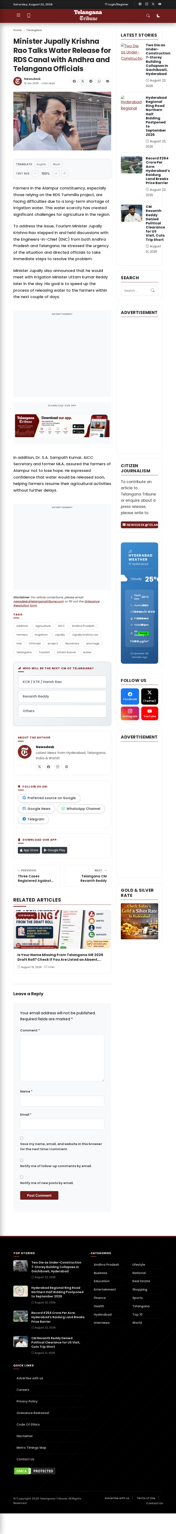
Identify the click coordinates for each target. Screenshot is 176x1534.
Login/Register (118, 4)
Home (17, 30)
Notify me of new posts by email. (47, 1183)
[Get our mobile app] (28, 16)
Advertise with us (30, 1378)
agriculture (43, 626)
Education (101, 1281)
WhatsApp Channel (83, 808)
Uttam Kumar (66, 652)
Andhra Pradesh (83, 626)
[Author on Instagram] (57, 767)
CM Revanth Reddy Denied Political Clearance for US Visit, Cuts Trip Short (155, 223)
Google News (38, 808)
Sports (137, 1298)
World (137, 1323)
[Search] (153, 291)
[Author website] (66, 767)
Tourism (44, 652)
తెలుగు (56, 164)
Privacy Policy (27, 1401)
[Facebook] (140, 4)
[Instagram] (147, 4)
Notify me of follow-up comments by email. (56, 1166)
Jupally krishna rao (85, 634)
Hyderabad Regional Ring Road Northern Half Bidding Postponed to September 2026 (156, 116)
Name (26, 1091)
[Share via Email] (107, 81)
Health (99, 1306)
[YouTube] (160, 4)
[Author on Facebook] (48, 767)
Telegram (35, 819)
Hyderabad (103, 1314)
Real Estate (141, 1281)
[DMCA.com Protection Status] (49, 1471)
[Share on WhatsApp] (99, 81)
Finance (100, 1298)
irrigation (41, 634)
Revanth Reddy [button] (36, 696)
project (53, 643)
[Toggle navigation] (18, 16)
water (87, 652)
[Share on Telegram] (90, 81)
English (41, 164)
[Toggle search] (148, 16)
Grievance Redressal (33, 1413)
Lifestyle (138, 1264)
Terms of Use (146, 1498)
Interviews (102, 1323)
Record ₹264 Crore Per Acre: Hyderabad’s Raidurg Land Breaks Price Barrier (158, 170)
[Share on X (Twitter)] (82, 81)
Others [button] (29, 710)
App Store (30, 850)
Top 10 (137, 1314)
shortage (92, 643)
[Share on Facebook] (74, 81)
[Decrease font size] (35, 173)
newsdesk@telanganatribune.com (38, 601)
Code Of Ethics (28, 1424)
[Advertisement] (62, 356)
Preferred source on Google (51, 798)
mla (19, 643)
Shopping (139, 1289)
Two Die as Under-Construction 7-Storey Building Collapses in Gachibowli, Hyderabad (158, 59)
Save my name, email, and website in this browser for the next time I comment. (61, 1146)
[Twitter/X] (153, 4)
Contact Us (25, 1459)
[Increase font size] (56, 173)
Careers (23, 1390)
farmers (22, 634)
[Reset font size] (64, 173)
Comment (30, 1030)
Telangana (34, 30)
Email (25, 1114)
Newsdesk (32, 79)
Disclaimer (25, 1436)
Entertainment (105, 1289)
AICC (61, 626)
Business (100, 1273)
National (139, 1273)
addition (22, 626)
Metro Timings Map (31, 1447)
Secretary (72, 643)
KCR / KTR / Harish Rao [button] (42, 681)
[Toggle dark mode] (158, 16)
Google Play (56, 850)
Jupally (60, 634)
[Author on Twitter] (39, 767)
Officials (35, 643)
